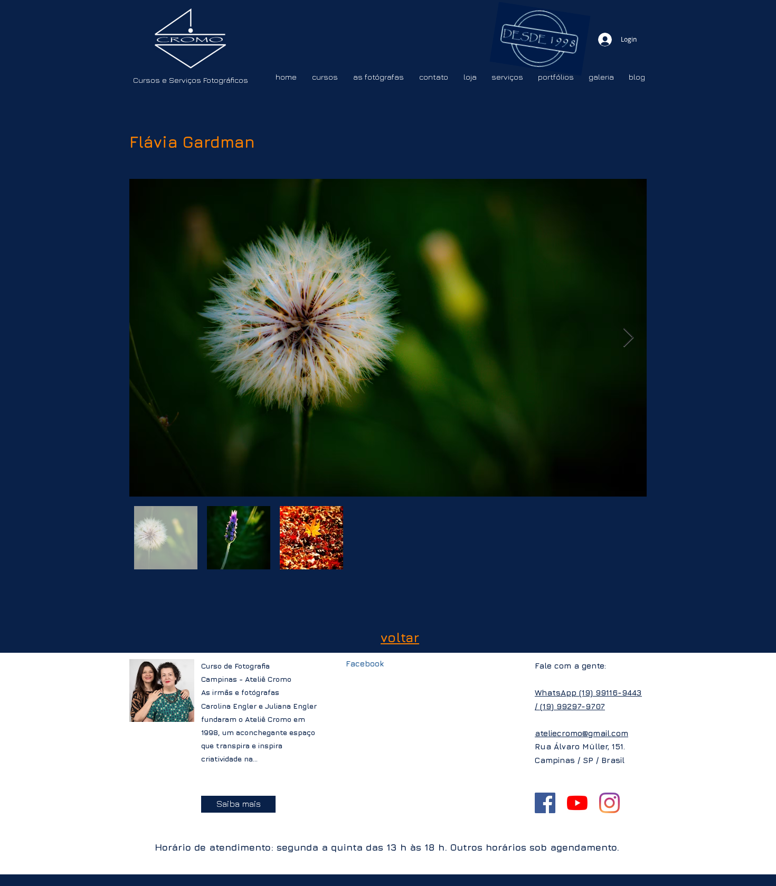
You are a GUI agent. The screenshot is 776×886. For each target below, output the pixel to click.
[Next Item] (628, 338)
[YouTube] (577, 803)
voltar (400, 637)
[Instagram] (609, 803)
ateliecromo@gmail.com (581, 733)
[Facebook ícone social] (545, 803)
